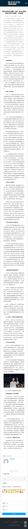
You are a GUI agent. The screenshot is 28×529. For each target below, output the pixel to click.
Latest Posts (9, 455)
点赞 (12, 471)
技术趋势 (14, 16)
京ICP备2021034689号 (14, 525)
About (4, 455)
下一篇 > (24, 478)
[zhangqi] (6, 461)
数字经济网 (15, 522)
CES (8, 473)
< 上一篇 (4, 478)
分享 (17, 471)
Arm (5, 473)
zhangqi (19, 16)
